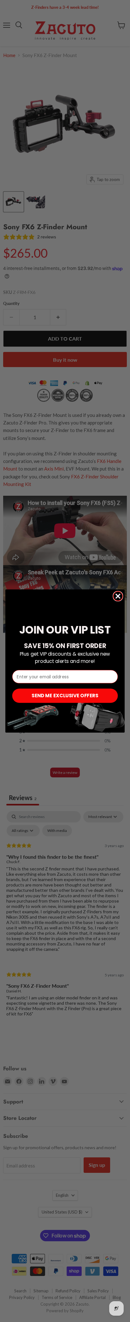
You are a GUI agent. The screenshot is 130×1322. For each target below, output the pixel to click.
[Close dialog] (117, 596)
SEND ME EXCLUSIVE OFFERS (65, 695)
